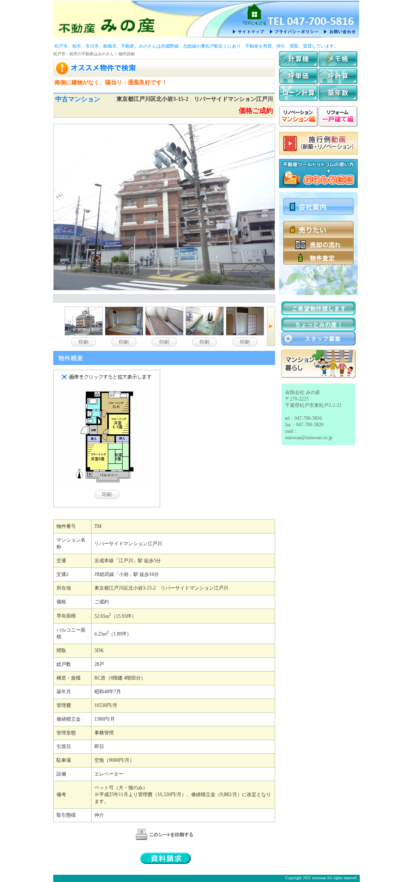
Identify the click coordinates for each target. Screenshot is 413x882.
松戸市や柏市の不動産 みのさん (106, 25)
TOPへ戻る (254, 14)
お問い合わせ (339, 31)
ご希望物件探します (318, 308)
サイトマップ (248, 31)
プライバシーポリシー (294, 31)
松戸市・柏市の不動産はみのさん (83, 54)
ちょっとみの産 (318, 324)
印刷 (83, 342)
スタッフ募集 (318, 339)
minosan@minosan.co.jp (308, 437)
